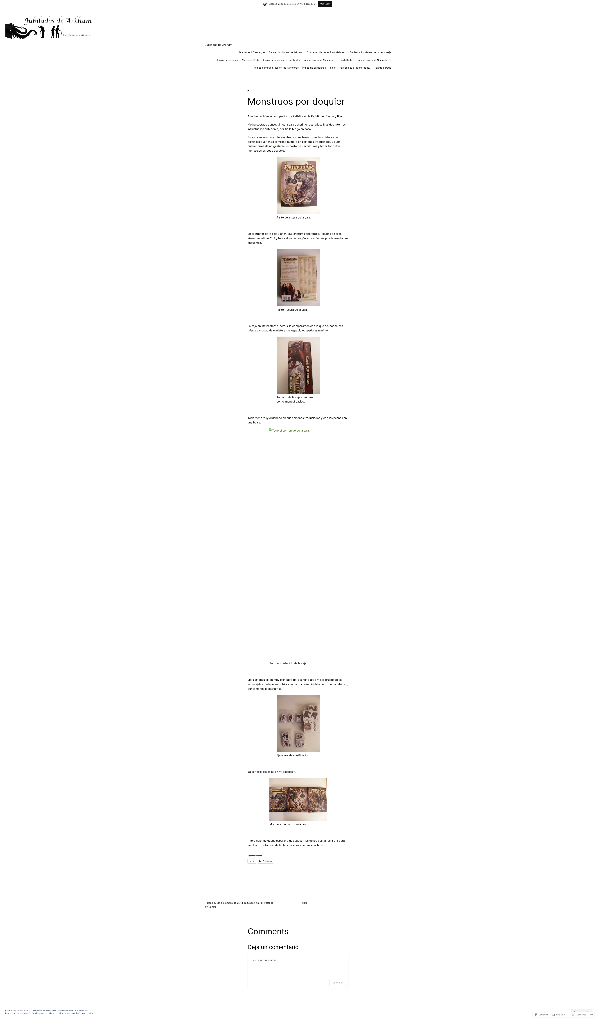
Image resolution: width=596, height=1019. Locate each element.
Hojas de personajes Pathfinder (281, 60)
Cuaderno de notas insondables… (326, 52)
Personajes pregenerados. (354, 67)
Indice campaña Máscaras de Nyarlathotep (329, 60)
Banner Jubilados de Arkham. (286, 52)
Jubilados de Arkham (218, 44)
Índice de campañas (314, 67)
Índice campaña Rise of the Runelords (276, 67)
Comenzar (325, 4)
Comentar (338, 982)
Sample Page (383, 67)
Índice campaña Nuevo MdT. (374, 60)
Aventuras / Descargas (252, 52)
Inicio (333, 67)
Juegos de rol (254, 902)
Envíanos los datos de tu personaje (370, 52)
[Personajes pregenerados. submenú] (371, 68)
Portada (268, 902)
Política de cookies (84, 1013)
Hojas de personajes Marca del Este (238, 60)
